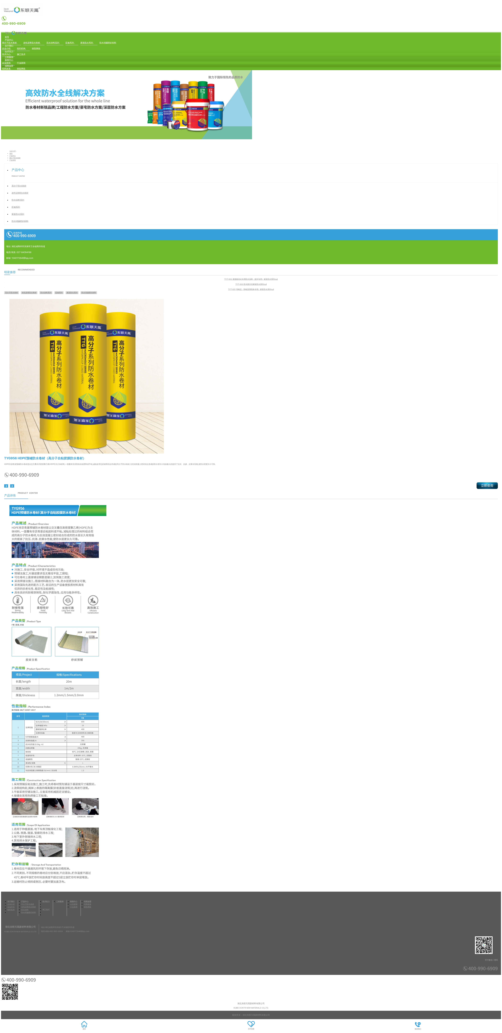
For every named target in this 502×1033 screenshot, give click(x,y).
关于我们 (9, 45)
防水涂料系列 (53, 42)
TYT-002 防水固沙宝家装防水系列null (251, 284)
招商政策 (6, 68)
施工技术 (21, 54)
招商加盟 (9, 65)
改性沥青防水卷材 (32, 42)
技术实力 (9, 51)
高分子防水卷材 (9, 42)
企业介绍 (6, 48)
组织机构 (21, 48)
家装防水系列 (87, 42)
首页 (7, 37)
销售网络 (36, 48)
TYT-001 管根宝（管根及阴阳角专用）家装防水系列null (251, 289)
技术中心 (6, 54)
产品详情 (12, 160)
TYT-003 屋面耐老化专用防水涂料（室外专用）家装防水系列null (251, 279)
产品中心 (9, 39)
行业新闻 (21, 63)
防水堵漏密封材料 (107, 42)
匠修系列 (70, 42)
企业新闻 (6, 63)
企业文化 (11, 907)
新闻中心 (9, 60)
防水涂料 (24, 910)
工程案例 (9, 57)
